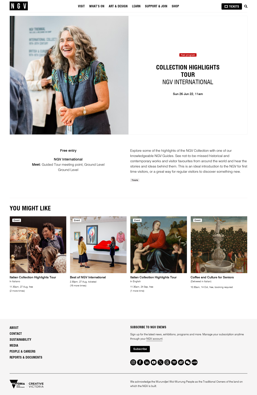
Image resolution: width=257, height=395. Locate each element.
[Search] (245, 6)
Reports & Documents (26, 357)
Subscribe (140, 349)
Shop (175, 6)
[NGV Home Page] (19, 6)
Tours (135, 180)
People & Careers (22, 351)
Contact (16, 333)
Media (14, 345)
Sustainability (20, 339)
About (14, 328)
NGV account (154, 339)
